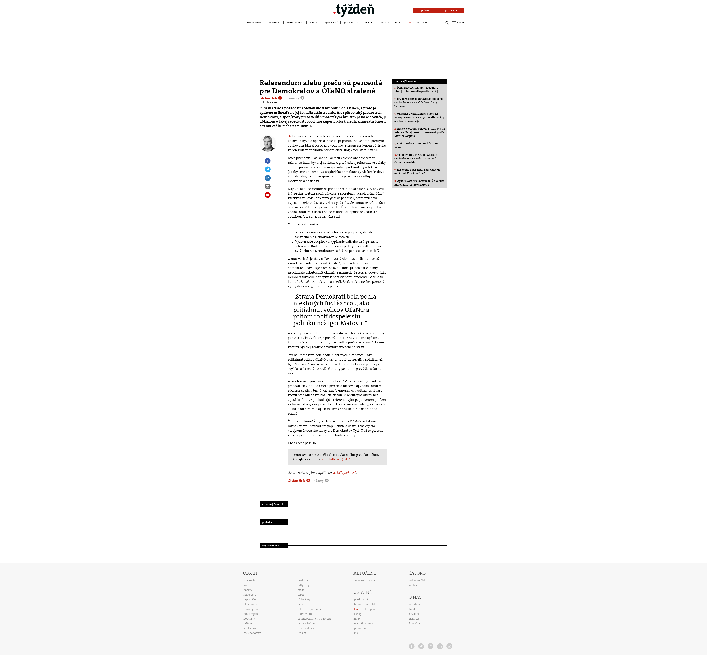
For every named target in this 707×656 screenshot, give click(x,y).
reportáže (250, 599)
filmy (357, 618)
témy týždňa (251, 609)
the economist (295, 22)
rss (356, 633)
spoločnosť (331, 22)
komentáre (306, 614)
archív (413, 585)
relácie (368, 22)
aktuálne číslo (254, 22)
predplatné (361, 599)
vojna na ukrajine (364, 580)
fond (412, 609)
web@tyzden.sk (344, 472)
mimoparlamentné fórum (315, 618)
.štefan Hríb (269, 98)
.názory (294, 98)
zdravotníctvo (307, 623)
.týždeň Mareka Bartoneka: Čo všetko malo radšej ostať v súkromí (419, 182)
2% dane (414, 614)
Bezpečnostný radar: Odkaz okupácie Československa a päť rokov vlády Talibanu (418, 102)
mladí (302, 633)
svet (246, 585)
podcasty (384, 22)
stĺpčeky (304, 585)
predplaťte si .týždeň (336, 459)
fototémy (304, 599)
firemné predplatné (366, 604)
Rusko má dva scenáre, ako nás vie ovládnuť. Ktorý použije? (417, 171)
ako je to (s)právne (310, 609)
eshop (398, 22)
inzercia (414, 618)
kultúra (314, 22)
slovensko (275, 22)
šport (302, 595)
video (302, 604)
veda (302, 590)
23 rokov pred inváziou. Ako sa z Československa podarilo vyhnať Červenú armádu (415, 158)
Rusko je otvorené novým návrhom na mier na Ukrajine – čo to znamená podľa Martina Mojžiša (419, 132)
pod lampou (351, 22)
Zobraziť (278, 504)
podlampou (251, 614)
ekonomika (250, 604)
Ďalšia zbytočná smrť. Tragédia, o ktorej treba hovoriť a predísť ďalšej (416, 89)
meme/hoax (306, 628)
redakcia (414, 604)
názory (248, 590)
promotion (360, 628)
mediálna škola (363, 623)
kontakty (415, 623)
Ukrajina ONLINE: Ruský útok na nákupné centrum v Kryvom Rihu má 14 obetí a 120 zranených (419, 117)
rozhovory (250, 595)
